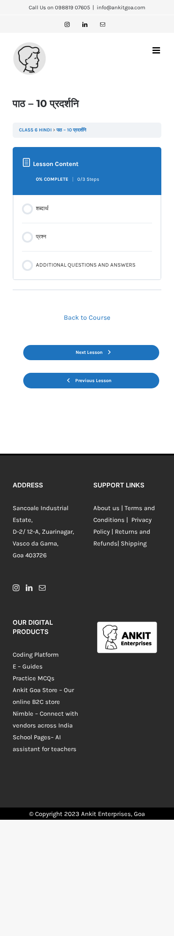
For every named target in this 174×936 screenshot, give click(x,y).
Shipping (134, 543)
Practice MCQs (33, 678)
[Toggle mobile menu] (156, 50)
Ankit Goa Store (35, 690)
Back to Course (87, 317)
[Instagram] (16, 587)
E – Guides (28, 666)
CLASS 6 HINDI (35, 130)
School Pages (32, 737)
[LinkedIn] (29, 587)
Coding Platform (36, 654)
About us (106, 508)
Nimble (23, 713)
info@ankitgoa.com (121, 7)
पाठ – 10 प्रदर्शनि (71, 130)
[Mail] (42, 587)
